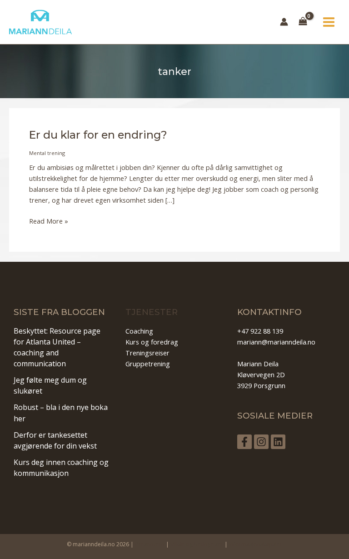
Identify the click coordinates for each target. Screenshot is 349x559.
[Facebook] (244, 441)
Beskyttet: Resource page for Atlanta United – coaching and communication (57, 347)
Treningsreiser (147, 352)
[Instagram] (261, 441)
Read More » (48, 221)
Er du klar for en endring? (98, 134)
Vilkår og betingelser (196, 544)
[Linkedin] (278, 441)
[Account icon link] (284, 22)
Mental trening (47, 153)
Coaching (139, 330)
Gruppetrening (147, 363)
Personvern (150, 544)
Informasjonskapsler (255, 544)
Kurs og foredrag (151, 341)
